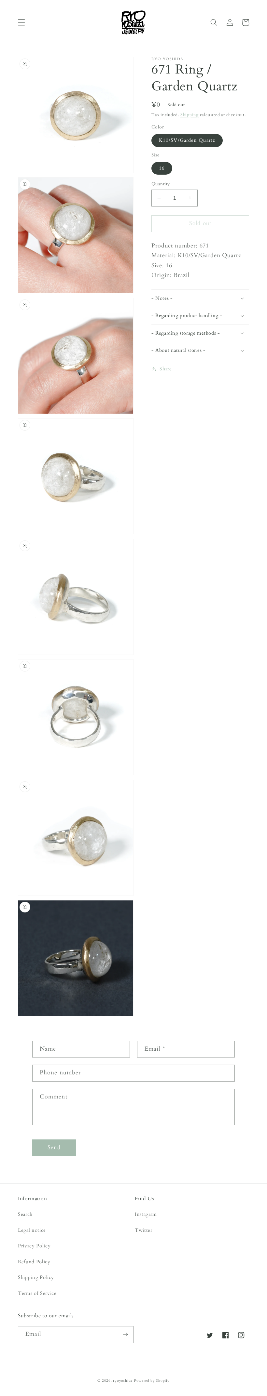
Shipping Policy (36, 1277)
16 (162, 168)
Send (54, 1147)
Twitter (143, 1230)
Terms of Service (37, 1293)
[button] (21, 22)
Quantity (160, 184)
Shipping (189, 115)
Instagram (146, 1214)
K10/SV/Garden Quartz (187, 140)
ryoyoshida (123, 1380)
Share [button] (166, 369)
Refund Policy (34, 1261)
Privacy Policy (34, 1246)
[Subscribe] (125, 1334)
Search (25, 1214)
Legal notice (32, 1230)
